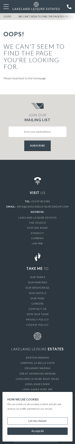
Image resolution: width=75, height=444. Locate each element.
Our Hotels (37, 293)
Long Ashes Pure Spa (37, 389)
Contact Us (37, 308)
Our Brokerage (37, 287)
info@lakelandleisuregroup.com (43, 206)
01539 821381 (41, 201)
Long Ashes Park (37, 384)
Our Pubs (37, 298)
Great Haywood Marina (37, 373)
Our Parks (37, 277)
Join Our (37, 117)
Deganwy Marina (38, 368)
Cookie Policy (37, 324)
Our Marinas (37, 282)
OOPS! (7, 16)
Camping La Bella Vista (37, 362)
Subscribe (37, 145)
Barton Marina (37, 357)
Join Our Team (37, 314)
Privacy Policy (37, 319)
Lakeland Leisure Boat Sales (37, 378)
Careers (37, 303)
